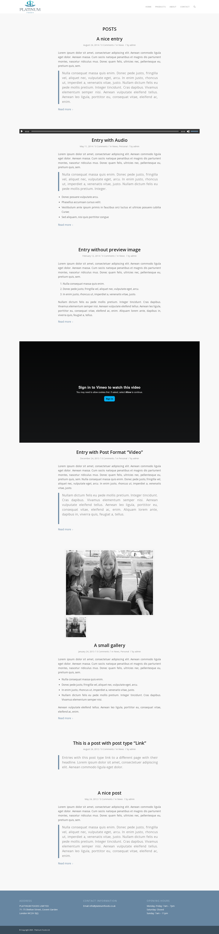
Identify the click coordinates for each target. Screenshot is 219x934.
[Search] (194, 6)
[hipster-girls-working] (109, 582)
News (121, 45)
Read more (64, 109)
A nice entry (109, 39)
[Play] (21, 131)
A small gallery (109, 645)
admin (133, 45)
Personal (123, 146)
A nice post (109, 793)
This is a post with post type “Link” (109, 743)
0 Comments (107, 45)
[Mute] (188, 131)
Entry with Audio (110, 140)
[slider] (195, 131)
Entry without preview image (109, 250)
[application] (109, 131)
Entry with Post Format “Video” (109, 452)
